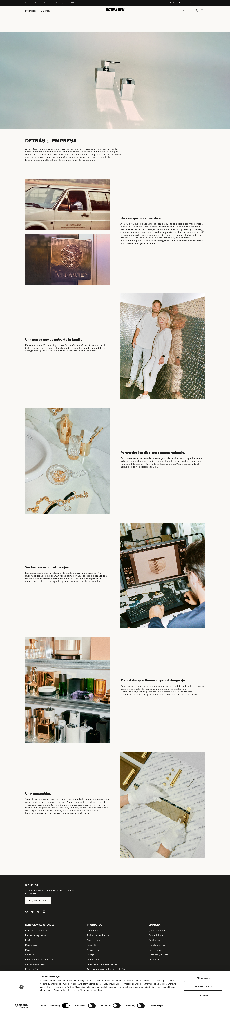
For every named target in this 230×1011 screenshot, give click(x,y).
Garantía (30, 954)
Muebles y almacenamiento (102, 964)
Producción (155, 940)
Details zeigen (156, 1006)
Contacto (154, 959)
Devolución (31, 945)
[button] (190, 11)
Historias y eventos (159, 954)
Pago (28, 949)
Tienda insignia (157, 945)
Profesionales (176, 3)
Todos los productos (98, 935)
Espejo (90, 954)
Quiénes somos (157, 930)
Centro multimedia (35, 964)
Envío (28, 940)
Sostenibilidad (156, 935)
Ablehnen (203, 995)
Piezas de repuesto (35, 935)
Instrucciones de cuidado (39, 959)
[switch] (92, 1005)
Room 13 (91, 945)
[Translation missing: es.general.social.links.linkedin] (44, 911)
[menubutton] (31, 10)
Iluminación (93, 959)
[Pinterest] (32, 911)
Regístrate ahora (38, 900)
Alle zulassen (203, 978)
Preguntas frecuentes (37, 930)
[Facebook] (38, 911)
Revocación (31, 969)
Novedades (93, 930)
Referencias (155, 949)
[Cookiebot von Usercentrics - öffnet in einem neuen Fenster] (21, 1006)
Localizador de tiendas (195, 3)
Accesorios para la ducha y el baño (106, 969)
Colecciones (93, 940)
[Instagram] (26, 911)
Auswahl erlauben (203, 987)
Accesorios (93, 949)
